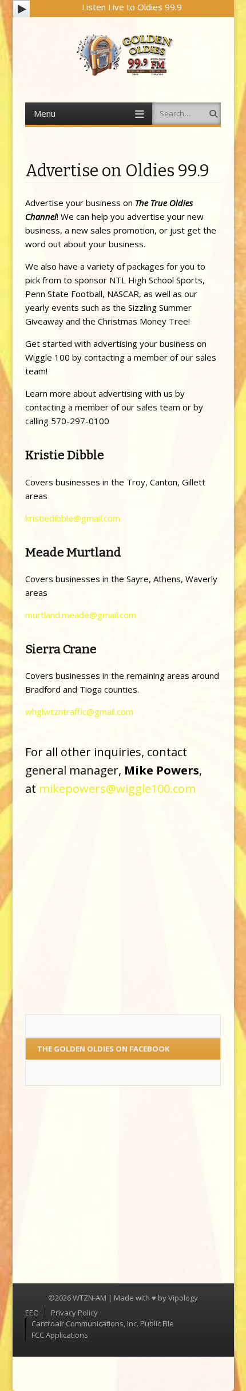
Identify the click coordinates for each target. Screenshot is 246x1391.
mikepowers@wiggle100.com (117, 788)
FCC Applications (59, 1335)
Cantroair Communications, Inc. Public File (102, 1323)
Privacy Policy (74, 1312)
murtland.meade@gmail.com (80, 615)
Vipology (183, 1298)
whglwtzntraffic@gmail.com (79, 711)
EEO (32, 1312)
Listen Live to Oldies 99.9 (132, 7)
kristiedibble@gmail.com (72, 518)
